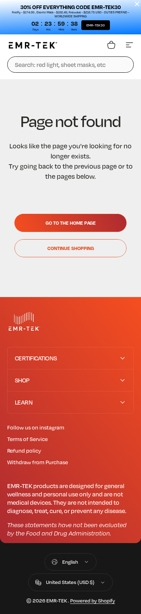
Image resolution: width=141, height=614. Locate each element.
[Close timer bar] (137, 4)
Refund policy (24, 450)
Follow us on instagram (35, 427)
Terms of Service (27, 438)
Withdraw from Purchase (37, 462)
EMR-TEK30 (95, 25)
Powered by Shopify (92, 600)
